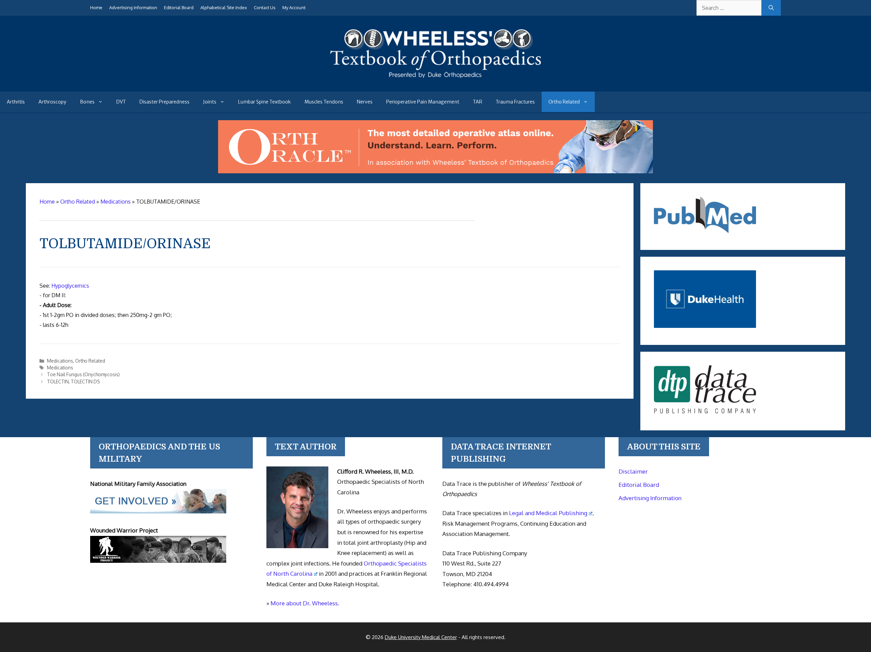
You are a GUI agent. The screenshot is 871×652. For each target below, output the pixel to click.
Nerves (365, 102)
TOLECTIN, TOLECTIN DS (73, 381)
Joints (209, 102)
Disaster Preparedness (164, 102)
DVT (121, 102)
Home (96, 7)
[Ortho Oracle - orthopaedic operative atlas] (435, 171)
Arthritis (16, 102)
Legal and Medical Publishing (548, 512)
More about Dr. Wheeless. (304, 603)
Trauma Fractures (515, 102)
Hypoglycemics (70, 285)
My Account (294, 7)
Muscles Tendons (324, 102)
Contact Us (265, 7)
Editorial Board (179, 7)
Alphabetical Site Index (223, 7)
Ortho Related (564, 102)
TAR (477, 102)
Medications (60, 361)
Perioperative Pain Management (422, 102)
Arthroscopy (52, 102)
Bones (87, 102)
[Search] (771, 8)
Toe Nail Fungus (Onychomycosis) (83, 374)
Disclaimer (633, 471)
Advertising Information (133, 7)
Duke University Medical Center (421, 637)
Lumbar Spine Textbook (264, 102)
